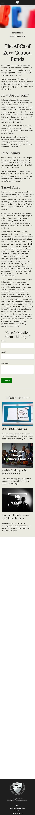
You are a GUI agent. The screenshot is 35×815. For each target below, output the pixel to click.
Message (4, 363)
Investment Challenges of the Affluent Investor (15, 516)
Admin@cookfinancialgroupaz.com (17, 800)
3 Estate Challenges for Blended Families (14, 471)
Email (3, 352)
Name (3, 341)
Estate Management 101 (14, 428)
